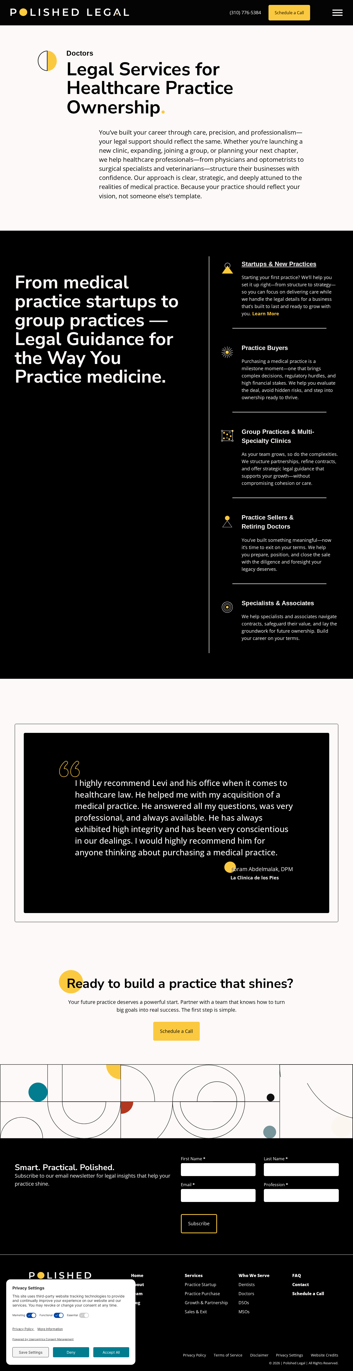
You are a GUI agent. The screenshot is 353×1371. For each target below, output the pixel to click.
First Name (193, 1159)
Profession (276, 1185)
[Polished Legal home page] (69, 13)
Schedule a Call (289, 13)
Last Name (276, 1159)
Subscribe (199, 1223)
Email (188, 1185)
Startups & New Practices (279, 264)
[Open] (337, 13)
